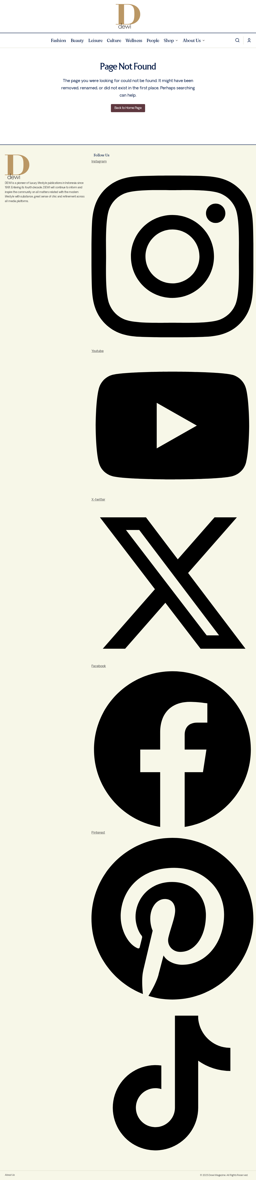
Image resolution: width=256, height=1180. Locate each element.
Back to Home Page (128, 108)
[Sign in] (249, 40)
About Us (10, 1175)
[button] (237, 40)
